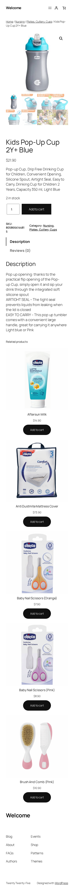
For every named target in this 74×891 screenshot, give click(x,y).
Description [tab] (20, 241)
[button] (61, 38)
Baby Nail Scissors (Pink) (37, 690)
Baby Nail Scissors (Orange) (37, 598)
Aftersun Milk (37, 414)
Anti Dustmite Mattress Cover (37, 506)
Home (9, 21)
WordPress (61, 883)
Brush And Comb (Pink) (37, 782)
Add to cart (36, 209)
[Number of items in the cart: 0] (64, 8)
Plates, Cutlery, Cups (39, 21)
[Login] (56, 8)
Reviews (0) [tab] (20, 250)
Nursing (19, 21)
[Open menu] (50, 8)
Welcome (13, 7)
